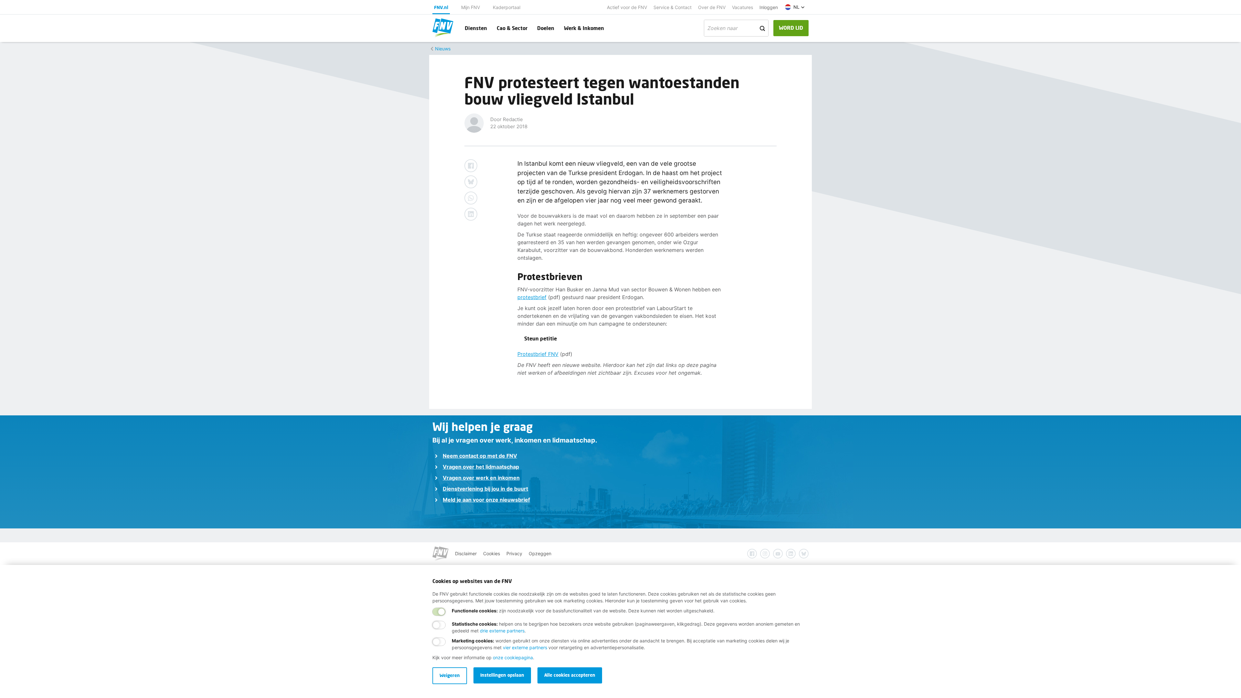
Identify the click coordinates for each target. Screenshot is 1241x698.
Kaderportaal (506, 7)
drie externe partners (502, 630)
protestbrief (531, 297)
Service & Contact (672, 7)
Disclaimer (466, 553)
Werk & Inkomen (584, 28)
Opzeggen (540, 553)
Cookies (491, 553)
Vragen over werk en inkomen (481, 477)
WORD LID (791, 28)
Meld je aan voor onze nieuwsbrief (486, 499)
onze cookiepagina (513, 657)
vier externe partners (525, 647)
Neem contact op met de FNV (480, 456)
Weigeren (450, 675)
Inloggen (768, 7)
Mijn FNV (470, 7)
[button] (795, 7)
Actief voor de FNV (627, 7)
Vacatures (742, 7)
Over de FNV (712, 7)
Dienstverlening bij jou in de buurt (485, 488)
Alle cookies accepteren (569, 675)
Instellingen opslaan (502, 675)
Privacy (514, 553)
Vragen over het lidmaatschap (481, 467)
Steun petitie (540, 338)
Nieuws (443, 48)
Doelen (545, 28)
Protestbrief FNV (537, 354)
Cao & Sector (512, 28)
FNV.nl (441, 7)
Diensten (476, 28)
